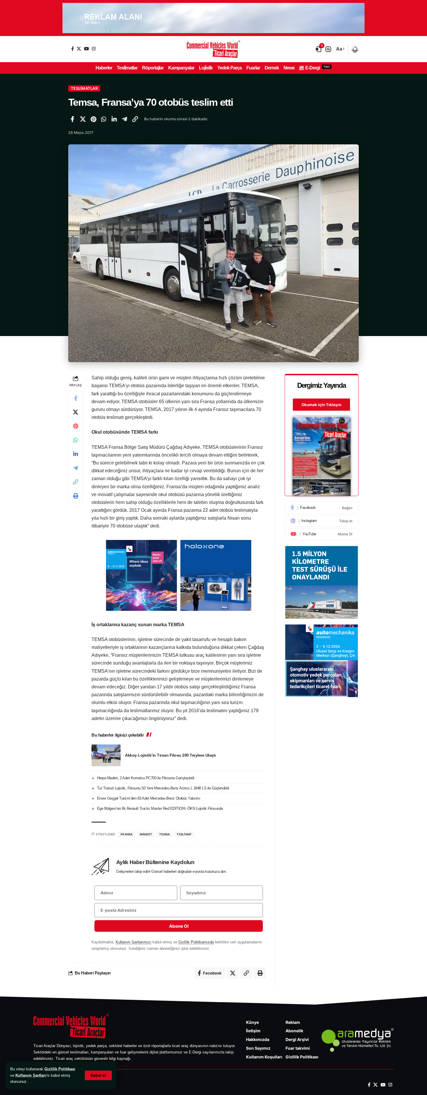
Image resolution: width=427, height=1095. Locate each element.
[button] (98, 1075)
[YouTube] (86, 48)
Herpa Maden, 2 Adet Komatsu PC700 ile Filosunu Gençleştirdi (145, 778)
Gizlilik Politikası (59, 1069)
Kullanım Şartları (30, 1075)
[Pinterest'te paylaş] (93, 119)
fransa (127, 834)
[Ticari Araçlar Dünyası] (213, 49)
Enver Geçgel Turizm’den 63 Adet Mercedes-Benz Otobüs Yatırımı (148, 798)
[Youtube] (321, 534)
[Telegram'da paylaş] (125, 119)
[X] (78, 48)
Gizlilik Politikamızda (196, 942)
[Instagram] (93, 48)
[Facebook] (72, 48)
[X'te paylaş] (83, 119)
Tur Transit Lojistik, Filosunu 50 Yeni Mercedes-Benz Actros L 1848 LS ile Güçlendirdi (163, 788)
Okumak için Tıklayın (321, 405)
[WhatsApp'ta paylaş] (104, 119)
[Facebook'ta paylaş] (72, 119)
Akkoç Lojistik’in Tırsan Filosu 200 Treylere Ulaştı (170, 755)
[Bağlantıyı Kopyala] (135, 119)
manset (146, 834)
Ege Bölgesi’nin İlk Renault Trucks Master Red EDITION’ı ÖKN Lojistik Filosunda (160, 808)
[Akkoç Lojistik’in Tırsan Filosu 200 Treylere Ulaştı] (106, 755)
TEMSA (164, 834)
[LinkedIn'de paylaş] (114, 119)
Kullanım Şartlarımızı (133, 942)
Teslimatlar (84, 88)
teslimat (184, 834)
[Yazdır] (75, 496)
